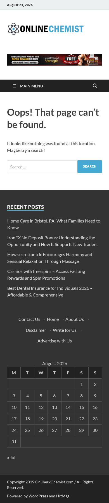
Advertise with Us (54, 340)
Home (53, 319)
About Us (74, 319)
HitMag (62, 495)
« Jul (11, 457)
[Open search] (95, 86)
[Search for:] (54, 166)
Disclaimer (36, 330)
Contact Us (29, 319)
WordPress (38, 495)
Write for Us (65, 330)
